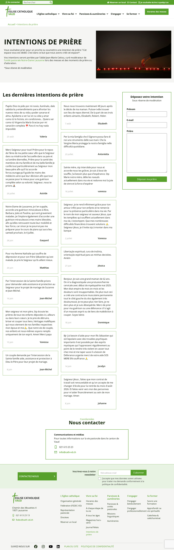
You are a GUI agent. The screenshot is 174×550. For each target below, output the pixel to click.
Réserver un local (118, 2)
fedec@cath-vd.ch (24, 519)
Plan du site (71, 546)
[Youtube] (50, 546)
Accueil (11, 24)
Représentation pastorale (67, 511)
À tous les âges (93, 515)
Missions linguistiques (113, 515)
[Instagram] (43, 546)
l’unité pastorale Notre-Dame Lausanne (24, 60)
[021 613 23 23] (55, 447)
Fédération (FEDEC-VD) (71, 505)
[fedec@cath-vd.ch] (13, 520)
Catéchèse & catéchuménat (153, 516)
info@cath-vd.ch (67, 452)
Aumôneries (113, 520)
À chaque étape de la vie (94, 509)
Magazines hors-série (93, 521)
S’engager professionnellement (135, 509)
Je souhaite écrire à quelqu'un (155, 2)
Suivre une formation (152, 502)
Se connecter (14, 2)
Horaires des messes (92, 502)
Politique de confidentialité (97, 546)
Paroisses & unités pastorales (112, 506)
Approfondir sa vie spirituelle (154, 509)
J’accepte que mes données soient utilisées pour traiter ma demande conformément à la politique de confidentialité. (123, 481)
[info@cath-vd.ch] (55, 452)
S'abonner (138, 472)
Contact (133, 2)
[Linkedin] (58, 546)
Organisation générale (70, 501)
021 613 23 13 (23, 515)
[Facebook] (35, 546)
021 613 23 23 (66, 447)
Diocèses (64, 517)
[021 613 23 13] (13, 515)
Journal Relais (92, 527)
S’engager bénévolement (134, 502)
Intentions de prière (92, 533)
